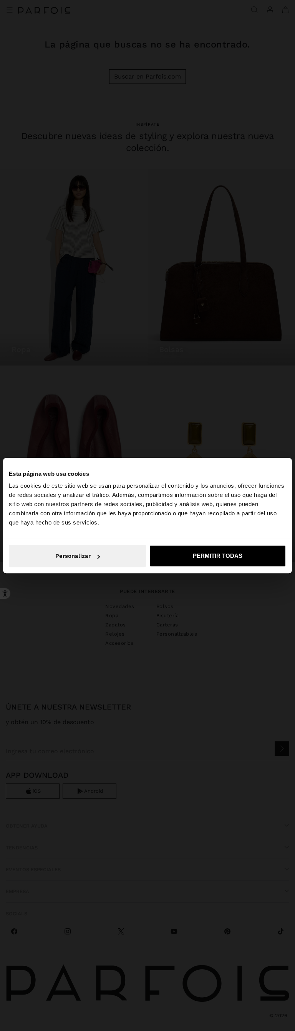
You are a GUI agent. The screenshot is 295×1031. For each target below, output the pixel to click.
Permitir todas (217, 555)
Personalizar (73, 555)
